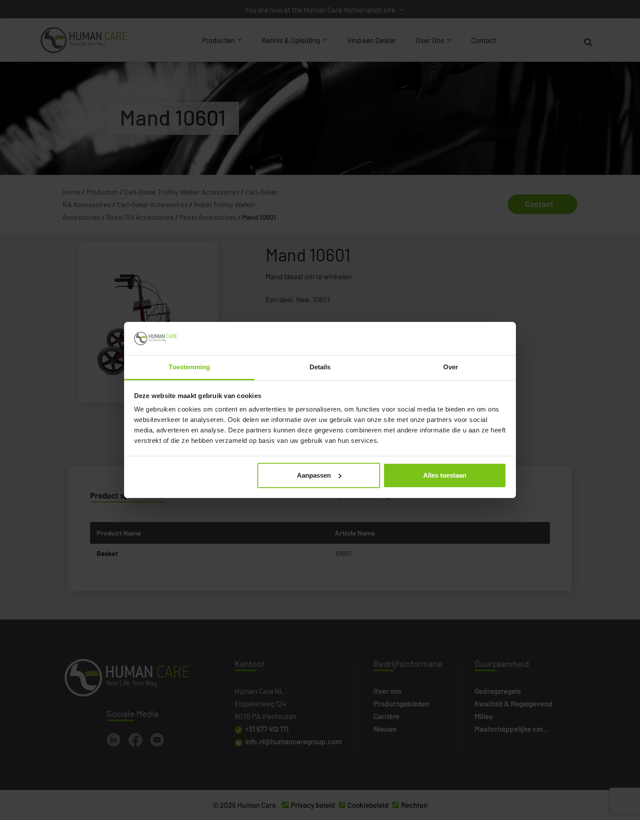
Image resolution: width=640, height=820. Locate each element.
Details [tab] (320, 367)
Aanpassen (314, 475)
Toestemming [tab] (189, 367)
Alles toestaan (444, 475)
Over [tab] (450, 367)
